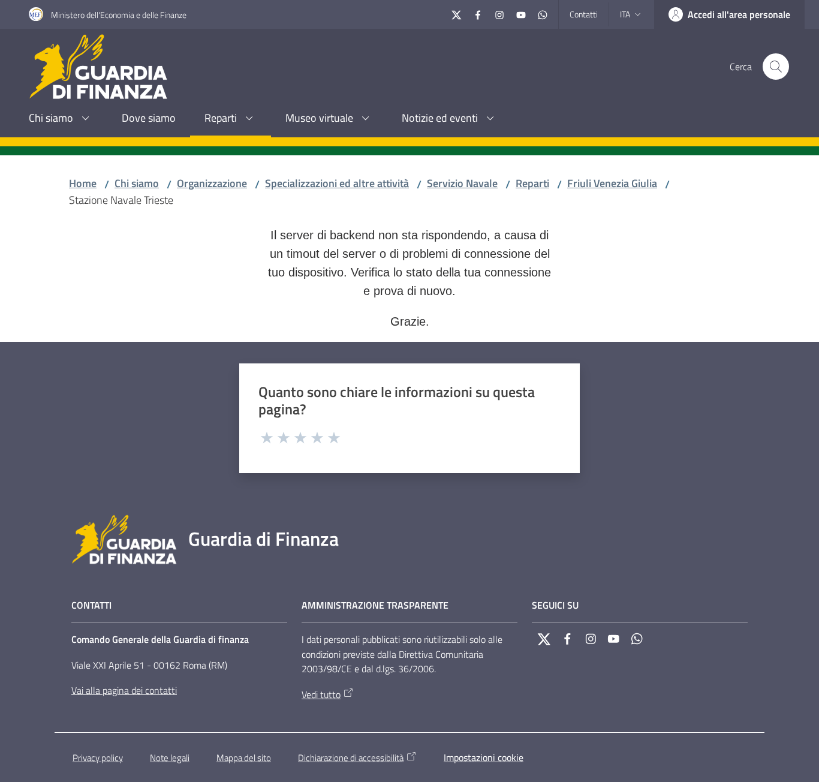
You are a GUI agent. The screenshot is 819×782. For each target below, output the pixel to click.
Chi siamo (137, 183)
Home (83, 183)
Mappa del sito (243, 758)
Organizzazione (212, 183)
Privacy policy (98, 758)
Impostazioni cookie (483, 757)
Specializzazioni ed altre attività (337, 183)
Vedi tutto (321, 694)
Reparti (532, 183)
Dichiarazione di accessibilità (351, 758)
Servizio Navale (462, 183)
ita (625, 14)
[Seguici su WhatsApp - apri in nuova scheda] (542, 13)
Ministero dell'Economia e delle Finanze (118, 14)
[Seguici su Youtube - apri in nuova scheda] (521, 13)
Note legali (169, 758)
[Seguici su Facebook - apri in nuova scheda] (477, 13)
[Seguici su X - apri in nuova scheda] (456, 13)
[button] (775, 66)
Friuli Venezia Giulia (612, 183)
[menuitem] (60, 119)
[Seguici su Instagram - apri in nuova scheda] (499, 13)
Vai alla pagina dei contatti (124, 690)
